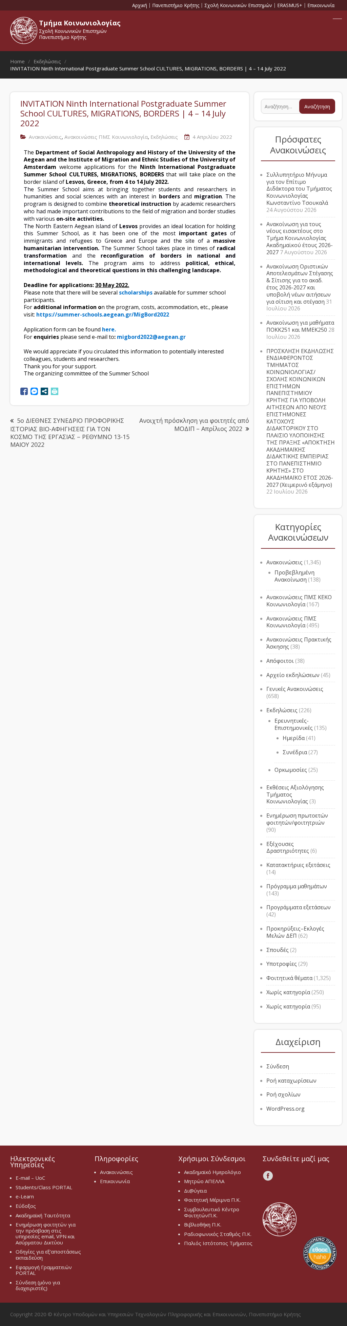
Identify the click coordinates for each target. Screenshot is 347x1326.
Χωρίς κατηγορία (288, 992)
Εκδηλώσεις (164, 136)
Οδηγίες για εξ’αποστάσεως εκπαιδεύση (48, 1254)
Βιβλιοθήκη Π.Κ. (202, 1224)
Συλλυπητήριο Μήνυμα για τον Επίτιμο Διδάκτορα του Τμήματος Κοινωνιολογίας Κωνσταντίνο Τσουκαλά (299, 188)
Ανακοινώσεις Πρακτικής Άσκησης (298, 643)
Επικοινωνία (320, 5)
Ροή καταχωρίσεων (291, 1080)
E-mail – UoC (30, 1177)
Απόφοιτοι (280, 661)
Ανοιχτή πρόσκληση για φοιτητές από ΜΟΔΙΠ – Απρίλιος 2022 (194, 424)
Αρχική (139, 5)
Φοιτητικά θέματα (289, 978)
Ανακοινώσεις (45, 136)
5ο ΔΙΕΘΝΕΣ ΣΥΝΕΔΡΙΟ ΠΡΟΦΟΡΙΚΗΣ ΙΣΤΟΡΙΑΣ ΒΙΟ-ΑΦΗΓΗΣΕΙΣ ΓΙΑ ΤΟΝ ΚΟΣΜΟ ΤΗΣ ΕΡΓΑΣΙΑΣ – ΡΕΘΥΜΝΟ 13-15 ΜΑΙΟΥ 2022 (69, 432)
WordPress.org (285, 1108)
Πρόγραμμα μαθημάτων (296, 886)
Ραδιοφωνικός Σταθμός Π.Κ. (217, 1234)
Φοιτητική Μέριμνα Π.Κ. (212, 1199)
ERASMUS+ (289, 5)
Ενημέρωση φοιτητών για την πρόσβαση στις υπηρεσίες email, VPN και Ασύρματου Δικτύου (46, 1233)
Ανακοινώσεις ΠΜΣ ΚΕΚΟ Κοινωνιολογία (299, 600)
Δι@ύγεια (195, 1190)
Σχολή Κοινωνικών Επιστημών (238, 5)
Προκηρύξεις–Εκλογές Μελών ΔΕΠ (295, 932)
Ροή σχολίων (283, 1094)
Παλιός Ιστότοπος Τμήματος (218, 1243)
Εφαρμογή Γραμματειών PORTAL (44, 1270)
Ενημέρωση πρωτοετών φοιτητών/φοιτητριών (297, 819)
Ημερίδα (294, 738)
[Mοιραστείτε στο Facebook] (24, 391)
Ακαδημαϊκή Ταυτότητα (43, 1215)
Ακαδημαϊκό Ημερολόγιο (212, 1172)
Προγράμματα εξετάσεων (298, 907)
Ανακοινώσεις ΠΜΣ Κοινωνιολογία (106, 136)
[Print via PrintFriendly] (54, 391)
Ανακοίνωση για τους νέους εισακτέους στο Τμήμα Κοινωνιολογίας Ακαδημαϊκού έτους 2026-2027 (299, 238)
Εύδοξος (26, 1205)
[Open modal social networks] (44, 391)
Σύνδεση (277, 1066)
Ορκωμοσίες (290, 770)
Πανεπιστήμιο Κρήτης (175, 5)
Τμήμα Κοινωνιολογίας (80, 22)
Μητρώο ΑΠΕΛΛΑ (204, 1181)
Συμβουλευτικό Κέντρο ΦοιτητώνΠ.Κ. (211, 1212)
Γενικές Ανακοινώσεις (294, 689)
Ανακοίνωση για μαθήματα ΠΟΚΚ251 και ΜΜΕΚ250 (300, 326)
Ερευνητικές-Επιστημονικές (293, 724)
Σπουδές (277, 950)
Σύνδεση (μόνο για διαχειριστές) (38, 1285)
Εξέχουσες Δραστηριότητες (287, 847)
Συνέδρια (295, 752)
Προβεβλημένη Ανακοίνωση (294, 576)
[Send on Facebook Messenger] (34, 391)
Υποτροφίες (281, 964)
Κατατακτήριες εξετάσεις (298, 865)
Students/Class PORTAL (44, 1187)
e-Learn (25, 1196)
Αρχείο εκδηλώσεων (293, 675)
